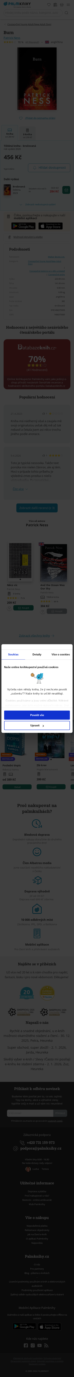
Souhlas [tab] (13, 654)
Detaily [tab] (37, 654)
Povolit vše (37, 715)
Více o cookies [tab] (61, 654)
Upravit (35, 725)
